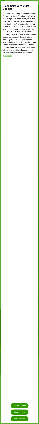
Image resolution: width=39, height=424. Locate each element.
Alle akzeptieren (19, 406)
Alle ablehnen (19, 419)
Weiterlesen (8, 56)
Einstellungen (19, 412)
